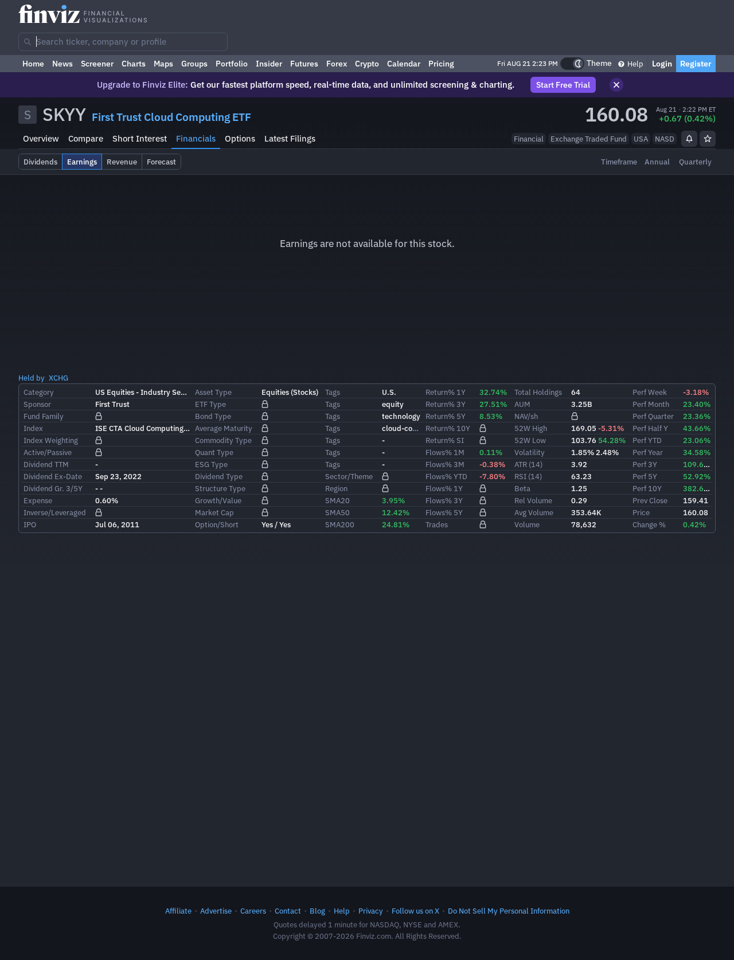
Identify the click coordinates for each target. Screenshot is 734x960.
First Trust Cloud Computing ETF (171, 117)
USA (641, 138)
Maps (163, 63)
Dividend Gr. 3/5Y (53, 488)
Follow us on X (415, 910)
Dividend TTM (46, 464)
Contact (288, 910)
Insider (269, 63)
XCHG (58, 377)
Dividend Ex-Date (53, 476)
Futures (304, 63)
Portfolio (232, 63)
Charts (134, 63)
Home (33, 63)
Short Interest (139, 138)
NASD (664, 138)
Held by (31, 377)
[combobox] (123, 42)
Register (696, 63)
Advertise (216, 910)
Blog (317, 910)
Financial (529, 138)
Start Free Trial (563, 85)
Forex (336, 63)
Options (240, 138)
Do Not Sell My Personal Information (508, 910)
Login (662, 63)
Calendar (403, 63)
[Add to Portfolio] (708, 139)
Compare (85, 138)
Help (634, 63)
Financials (196, 138)
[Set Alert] (689, 139)
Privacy (370, 910)
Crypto (367, 63)
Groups (194, 63)
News (62, 63)
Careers (253, 910)
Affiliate (178, 910)
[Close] (616, 85)
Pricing (441, 63)
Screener (97, 63)
